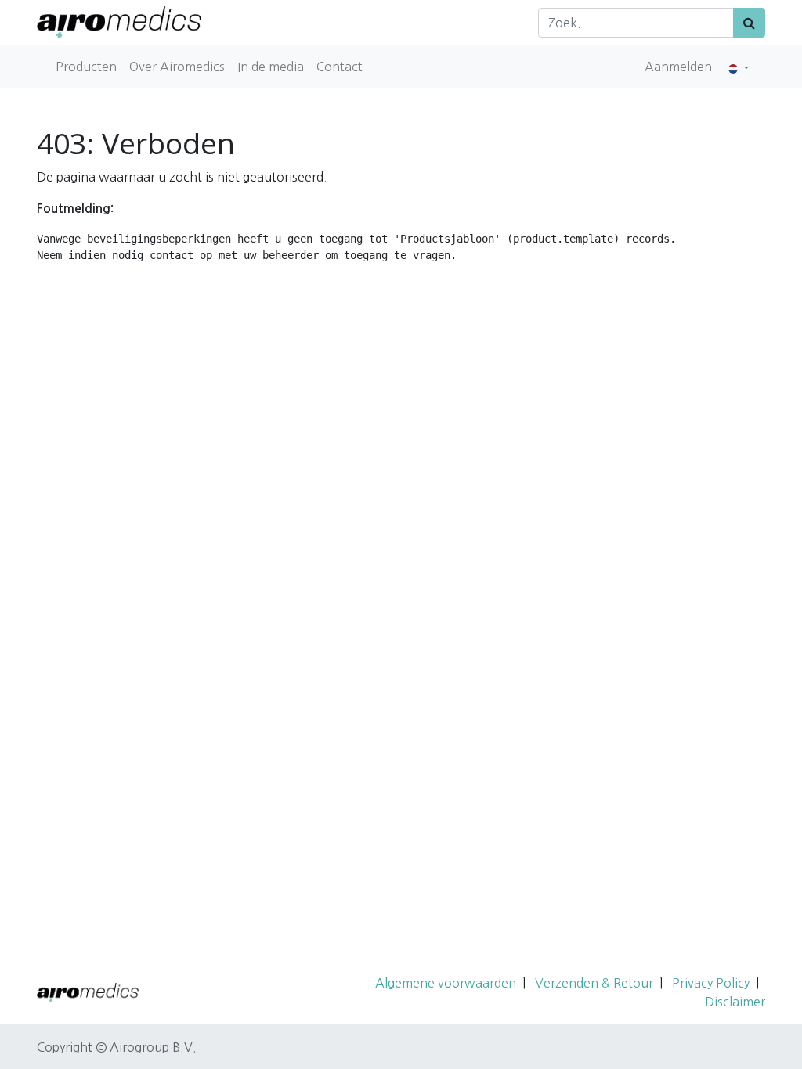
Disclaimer (735, 1001)
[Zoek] (749, 23)
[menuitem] (86, 66)
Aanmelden (678, 66)
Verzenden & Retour (594, 983)
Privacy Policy (711, 983)
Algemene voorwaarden (445, 983)
